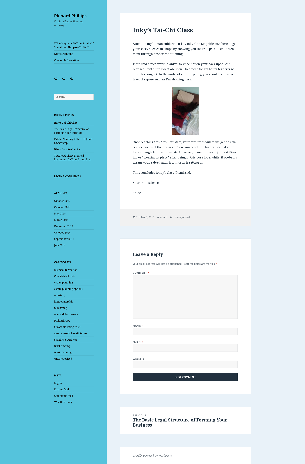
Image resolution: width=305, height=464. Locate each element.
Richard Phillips (70, 16)
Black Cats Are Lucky (67, 149)
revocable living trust (67, 327)
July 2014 (59, 245)
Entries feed (61, 389)
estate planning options (68, 289)
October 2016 (62, 201)
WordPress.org (63, 402)
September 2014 (64, 239)
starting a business (65, 339)
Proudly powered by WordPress (152, 455)
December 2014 (63, 226)
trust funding (62, 346)
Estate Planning (63, 54)
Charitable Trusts (64, 276)
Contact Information (66, 60)
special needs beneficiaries (70, 333)
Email (138, 342)
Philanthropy (62, 320)
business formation (65, 270)
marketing (60, 308)
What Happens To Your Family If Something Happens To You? (73, 45)
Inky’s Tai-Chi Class (65, 122)
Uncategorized (63, 358)
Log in (58, 383)
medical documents (66, 314)
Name (138, 325)
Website (138, 358)
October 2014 (62, 232)
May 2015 (60, 213)
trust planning (63, 352)
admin (163, 217)
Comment (141, 272)
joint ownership (63, 301)
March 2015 (61, 220)
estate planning (63, 282)
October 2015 (62, 207)
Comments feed (63, 396)
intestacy (59, 295)
